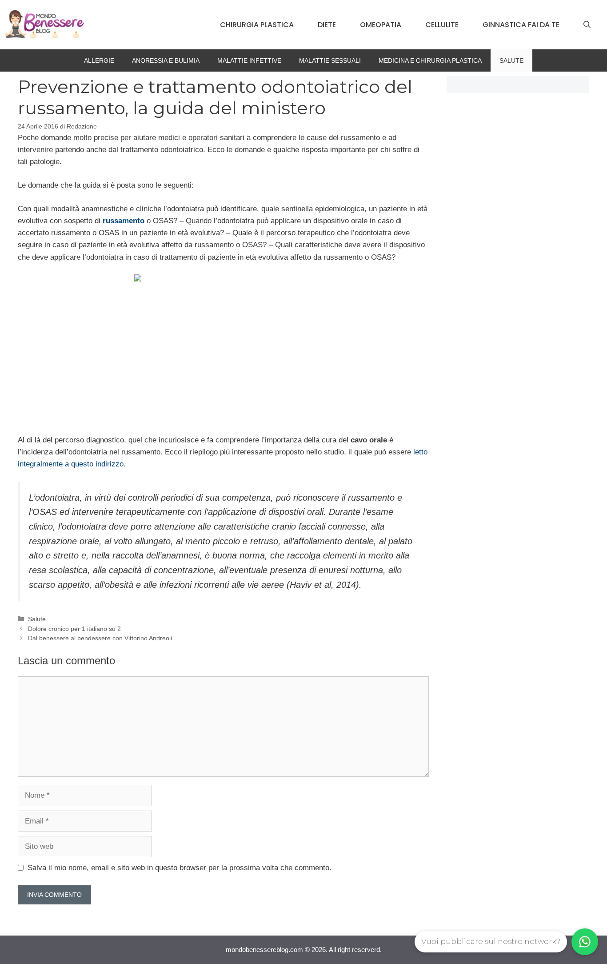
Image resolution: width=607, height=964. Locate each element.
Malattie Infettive (249, 60)
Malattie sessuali (330, 60)
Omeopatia (380, 25)
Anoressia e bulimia (166, 60)
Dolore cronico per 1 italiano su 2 (74, 628)
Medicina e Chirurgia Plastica (430, 60)
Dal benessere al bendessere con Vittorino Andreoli (100, 638)
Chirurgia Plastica (257, 25)
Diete (327, 25)
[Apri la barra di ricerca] (587, 25)
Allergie (99, 60)
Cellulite (442, 25)
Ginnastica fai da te (521, 25)
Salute (511, 60)
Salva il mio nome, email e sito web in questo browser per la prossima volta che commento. (179, 868)
